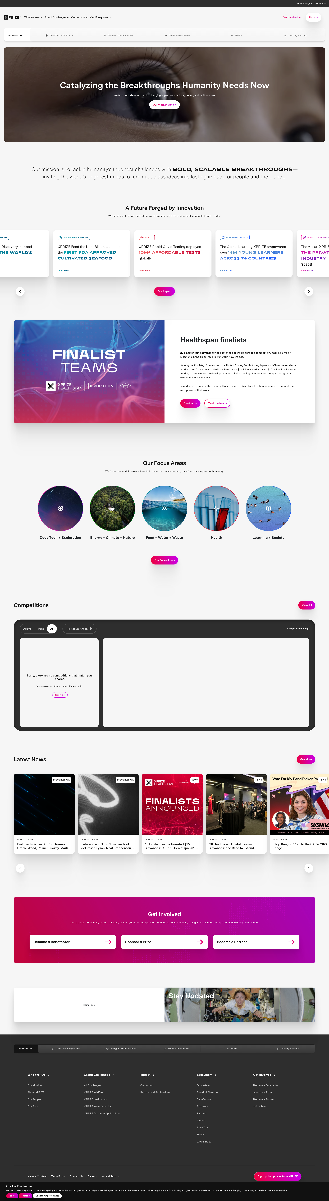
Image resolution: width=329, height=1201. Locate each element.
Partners (202, 1113)
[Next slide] (308, 291)
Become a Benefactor (266, 1085)
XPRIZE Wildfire (93, 1092)
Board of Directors (207, 1092)
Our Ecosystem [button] (99, 17)
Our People (34, 1099)
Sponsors (202, 1106)
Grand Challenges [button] (55, 17)
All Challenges (92, 1085)
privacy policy (46, 1190)
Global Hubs (204, 1141)
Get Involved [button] (290, 17)
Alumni (201, 1120)
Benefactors (204, 1099)
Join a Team (260, 1106)
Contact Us (76, 1176)
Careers (92, 1176)
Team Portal (320, 3)
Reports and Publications (155, 1092)
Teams (200, 1134)
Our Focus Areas (164, 560)
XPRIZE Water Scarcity (97, 1106)
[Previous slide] (20, 291)
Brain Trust (203, 1127)
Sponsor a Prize (262, 1092)
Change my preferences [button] (47, 1196)
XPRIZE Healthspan (95, 1099)
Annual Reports (110, 1176)
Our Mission (35, 1085)
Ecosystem (203, 1085)
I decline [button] (25, 1196)
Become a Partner (263, 1099)
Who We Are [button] (31, 17)
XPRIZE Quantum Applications (102, 1113)
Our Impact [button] (78, 17)
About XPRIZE (36, 1092)
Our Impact (147, 1085)
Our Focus (13, 35)
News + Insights (304, 3)
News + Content (37, 1176)
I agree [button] (12, 1196)
